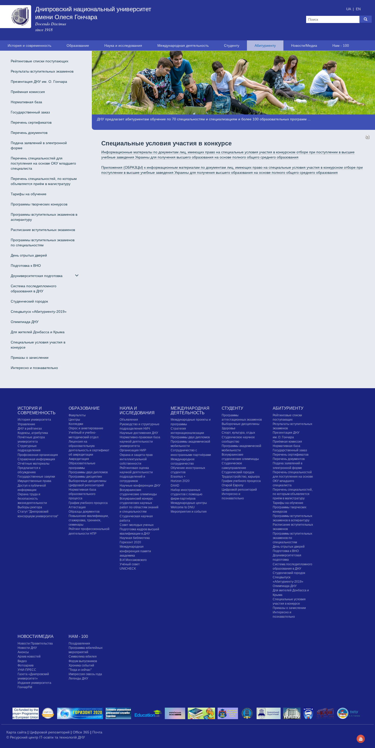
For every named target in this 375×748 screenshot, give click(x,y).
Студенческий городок (29, 301)
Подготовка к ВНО (26, 265)
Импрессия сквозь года (85, 674)
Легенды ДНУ (78, 678)
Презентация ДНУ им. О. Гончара (39, 81)
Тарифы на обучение (28, 194)
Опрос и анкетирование (86, 428)
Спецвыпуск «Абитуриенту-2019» (39, 311)
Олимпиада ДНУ (25, 322)
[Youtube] (361, 738)
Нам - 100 (340, 45)
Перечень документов (29, 133)
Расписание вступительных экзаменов (43, 230)
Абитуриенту (265, 45)
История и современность (29, 45)
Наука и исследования (123, 45)
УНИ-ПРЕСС (27, 670)
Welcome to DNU (183, 507)
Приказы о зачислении (29, 357)
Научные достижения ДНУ (139, 433)
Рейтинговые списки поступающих (39, 61)
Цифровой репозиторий (86, 485)
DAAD (175, 485)
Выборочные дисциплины (87, 481)
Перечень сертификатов (31, 122)
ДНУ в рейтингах (30, 428)
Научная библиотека (135, 538)
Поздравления (79, 643)
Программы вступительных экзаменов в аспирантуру (44, 217)
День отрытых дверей (29, 255)
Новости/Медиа (304, 45)
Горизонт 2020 (130, 542)
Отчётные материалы (33, 463)
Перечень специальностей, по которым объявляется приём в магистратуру (44, 181)
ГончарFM (25, 687)
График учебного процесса (88, 503)
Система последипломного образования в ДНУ (33, 288)
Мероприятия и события (189, 511)
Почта (97, 732)
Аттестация (77, 507)
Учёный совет (130, 564)
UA (349, 9)
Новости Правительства (35, 643)
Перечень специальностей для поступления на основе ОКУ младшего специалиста (43, 163)
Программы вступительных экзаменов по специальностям (42, 242)
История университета (34, 419)
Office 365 (81, 732)
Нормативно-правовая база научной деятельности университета (140, 441)
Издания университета (34, 683)
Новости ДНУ (27, 648)
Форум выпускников (83, 661)
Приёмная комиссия (28, 92)
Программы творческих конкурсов (39, 204)
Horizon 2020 (180, 481)
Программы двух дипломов (190, 437)
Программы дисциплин (85, 476)
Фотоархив (25, 665)
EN (358, 9)
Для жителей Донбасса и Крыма (38, 332)
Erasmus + (178, 476)
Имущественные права (34, 481)
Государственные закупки (36, 476)
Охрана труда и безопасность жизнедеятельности (32, 498)
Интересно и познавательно (34, 368)
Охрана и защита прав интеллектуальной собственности (136, 459)
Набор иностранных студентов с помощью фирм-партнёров (186, 494)
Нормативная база (26, 102)
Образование (78, 45)
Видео (22, 661)
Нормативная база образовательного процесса (82, 494)
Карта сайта (17, 732)
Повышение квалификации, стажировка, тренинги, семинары (89, 520)
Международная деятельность (183, 45)
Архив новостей (29, 656)
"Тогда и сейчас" (80, 670)
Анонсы (23, 652)
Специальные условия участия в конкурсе (38, 344)
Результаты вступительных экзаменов (42, 71)
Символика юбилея (83, 656)
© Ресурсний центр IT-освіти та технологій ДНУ (45, 737)
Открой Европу (232, 485)
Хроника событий (81, 665)
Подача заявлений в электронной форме (39, 145)
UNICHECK (128, 568)
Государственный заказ (30, 112)
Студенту (231, 45)
